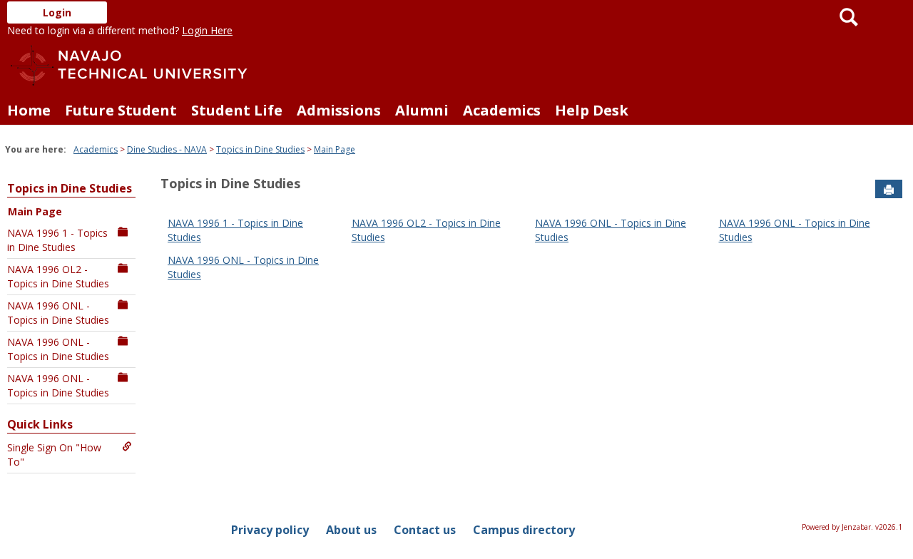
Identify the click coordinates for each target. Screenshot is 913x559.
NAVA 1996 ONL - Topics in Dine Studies (58, 313)
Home (29, 110)
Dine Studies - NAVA (167, 149)
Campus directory (524, 530)
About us (351, 530)
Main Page (334, 149)
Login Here (207, 30)
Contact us (425, 530)
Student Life (236, 110)
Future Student (121, 110)
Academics (502, 110)
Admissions (339, 110)
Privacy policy (270, 530)
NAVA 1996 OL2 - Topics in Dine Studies (58, 276)
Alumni (422, 110)
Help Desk (591, 110)
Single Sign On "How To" (54, 454)
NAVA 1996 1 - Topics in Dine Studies (57, 240)
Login (57, 12)
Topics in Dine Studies (260, 149)
